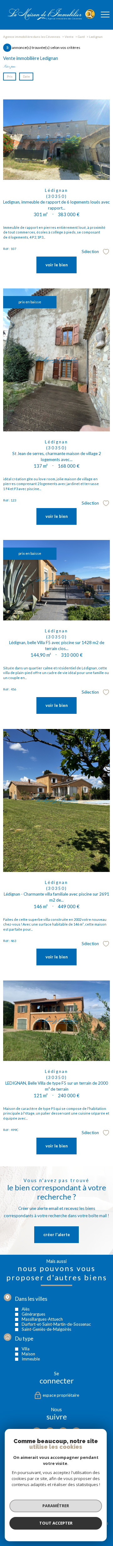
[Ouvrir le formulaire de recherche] (89, 15)
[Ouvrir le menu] (105, 15)
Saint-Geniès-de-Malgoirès (46, 1328)
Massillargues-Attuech (42, 1318)
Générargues (33, 1313)
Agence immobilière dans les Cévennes (31, 37)
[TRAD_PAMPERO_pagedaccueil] (51, 18)
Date (26, 76)
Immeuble (31, 1358)
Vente (69, 37)
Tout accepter (56, 1523)
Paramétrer (55, 1505)
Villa (26, 1348)
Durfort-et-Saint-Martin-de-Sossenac (56, 1323)
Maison (28, 1353)
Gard (81, 37)
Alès (26, 1308)
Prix (10, 76)
